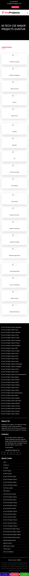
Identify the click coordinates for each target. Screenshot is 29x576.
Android (14, 131)
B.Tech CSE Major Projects (10, 479)
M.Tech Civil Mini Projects (10, 523)
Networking (14, 201)
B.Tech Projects (7, 470)
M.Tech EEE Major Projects (10, 511)
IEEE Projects (6, 491)
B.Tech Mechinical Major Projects (12, 531)
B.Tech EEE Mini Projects (9, 508)
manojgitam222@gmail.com (12, 450)
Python (14, 102)
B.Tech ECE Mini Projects (9, 494)
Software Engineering (14, 255)
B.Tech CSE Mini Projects (9, 476)
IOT (14, 158)
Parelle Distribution (14, 312)
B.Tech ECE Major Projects (10, 497)
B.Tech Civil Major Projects (10, 520)
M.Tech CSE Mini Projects (9, 482)
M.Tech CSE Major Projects (10, 485)
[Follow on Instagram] (9, 453)
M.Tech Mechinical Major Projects (12, 534)
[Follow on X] (6, 453)
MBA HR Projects (7, 543)
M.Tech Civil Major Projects (10, 526)
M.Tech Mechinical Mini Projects (11, 537)
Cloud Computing (14, 172)
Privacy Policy (6, 549)
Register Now (14, 574)
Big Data (14, 145)
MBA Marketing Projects (9, 540)
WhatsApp (25, 574)
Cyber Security (14, 298)
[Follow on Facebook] (2, 453)
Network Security (14, 215)
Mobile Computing (14, 228)
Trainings (5, 468)
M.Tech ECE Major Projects (10, 502)
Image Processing (14, 242)
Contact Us (6, 465)
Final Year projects (8, 488)
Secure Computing (14, 285)
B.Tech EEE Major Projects (10, 505)
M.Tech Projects (7, 473)
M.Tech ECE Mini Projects (9, 499)
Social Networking (14, 271)
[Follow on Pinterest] (19, 453)
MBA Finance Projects (9, 546)
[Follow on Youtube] (15, 453)
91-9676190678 (9, 447)
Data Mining (14, 185)
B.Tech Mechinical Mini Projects (11, 529)
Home (4, 462)
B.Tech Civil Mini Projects (9, 517)
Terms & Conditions (8, 551)
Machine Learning (14, 61)
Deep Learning (14, 88)
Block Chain (14, 115)
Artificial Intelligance (14, 75)
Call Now (5, 574)
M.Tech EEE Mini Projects (9, 514)
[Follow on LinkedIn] (12, 453)
